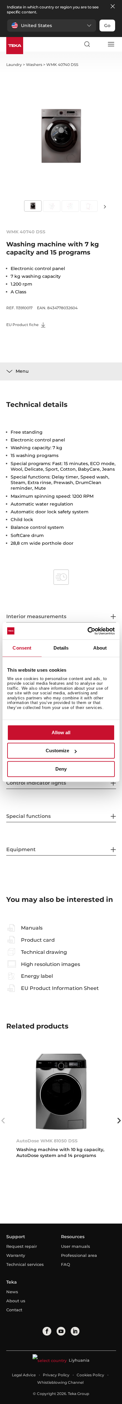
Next (105, 206)
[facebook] (47, 1331)
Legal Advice (24, 1375)
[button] (51, 25)
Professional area (79, 1255)
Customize (57, 750)
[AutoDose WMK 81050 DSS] (61, 1091)
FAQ (65, 1264)
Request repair (21, 1246)
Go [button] (107, 25)
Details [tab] (61, 648)
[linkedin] (75, 1331)
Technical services (25, 1264)
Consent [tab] (22, 648)
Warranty (15, 1255)
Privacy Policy (56, 1375)
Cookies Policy (90, 1375)
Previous (3, 1120)
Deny (61, 769)
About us (15, 1300)
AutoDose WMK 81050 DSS (47, 1141)
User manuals (75, 1246)
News (12, 1291)
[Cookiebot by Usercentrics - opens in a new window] (88, 631)
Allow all (61, 732)
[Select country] (99, 44)
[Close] (113, 6)
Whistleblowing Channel (60, 1382)
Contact (14, 1309)
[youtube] (61, 1331)
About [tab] (100, 648)
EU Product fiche (22, 324)
